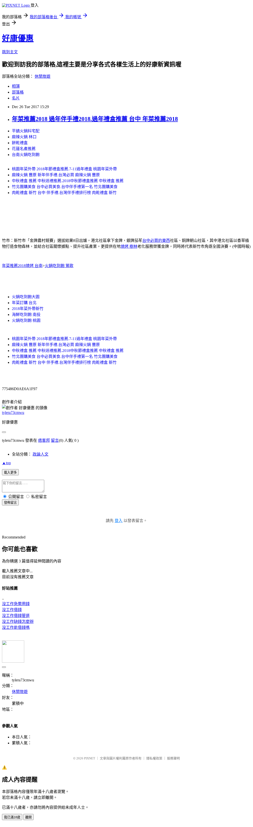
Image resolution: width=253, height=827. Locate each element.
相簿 (16, 86)
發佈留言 (10, 502)
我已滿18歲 (12, 817)
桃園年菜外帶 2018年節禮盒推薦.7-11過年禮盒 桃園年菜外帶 (64, 169)
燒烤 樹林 (129, 246)
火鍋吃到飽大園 (26, 297)
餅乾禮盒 (20, 143)
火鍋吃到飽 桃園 (26, 320)
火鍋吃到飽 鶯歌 (59, 266)
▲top (6, 463)
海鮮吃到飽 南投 (26, 314)
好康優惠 (18, 38)
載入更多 (10, 472)
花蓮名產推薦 (24, 149)
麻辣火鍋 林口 (24, 137)
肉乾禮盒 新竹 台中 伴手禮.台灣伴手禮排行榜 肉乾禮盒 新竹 (64, 193)
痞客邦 (44, 440)
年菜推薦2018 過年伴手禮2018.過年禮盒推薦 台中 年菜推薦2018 (95, 119)
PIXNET (89, 758)
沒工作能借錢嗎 (16, 627)
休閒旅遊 (42, 76)
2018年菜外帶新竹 (27, 309)
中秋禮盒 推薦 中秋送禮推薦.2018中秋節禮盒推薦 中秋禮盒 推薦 (68, 181)
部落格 (18, 92)
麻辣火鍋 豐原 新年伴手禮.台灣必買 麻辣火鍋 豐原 (56, 175)
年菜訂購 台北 (24, 303)
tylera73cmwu (13, 412)
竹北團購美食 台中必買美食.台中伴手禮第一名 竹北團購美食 (65, 187)
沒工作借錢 (12, 610)
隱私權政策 (154, 758)
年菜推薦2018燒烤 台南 (22, 266)
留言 (55, 440)
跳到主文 (10, 52)
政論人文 (40, 454)
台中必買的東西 (156, 240)
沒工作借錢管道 (16, 616)
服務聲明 (173, 758)
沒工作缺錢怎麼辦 (18, 621)
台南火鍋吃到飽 (26, 155)
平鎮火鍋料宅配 (26, 131)
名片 (16, 98)
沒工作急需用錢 (16, 604)
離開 (28, 817)
